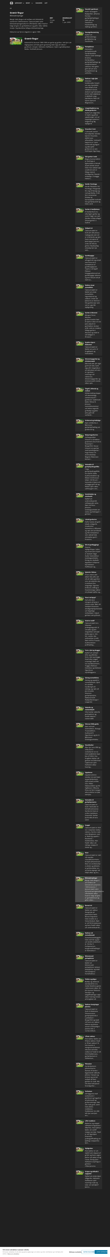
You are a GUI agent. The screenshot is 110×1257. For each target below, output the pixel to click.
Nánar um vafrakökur (13, 1254)
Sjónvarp (18, 3)
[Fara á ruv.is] (11, 3)
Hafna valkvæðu (88, 1252)
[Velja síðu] (23, 3)
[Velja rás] (32, 3)
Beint (28, 3)
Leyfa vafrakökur (101, 1252)
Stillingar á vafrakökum (75, 1252)
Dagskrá (39, 3)
